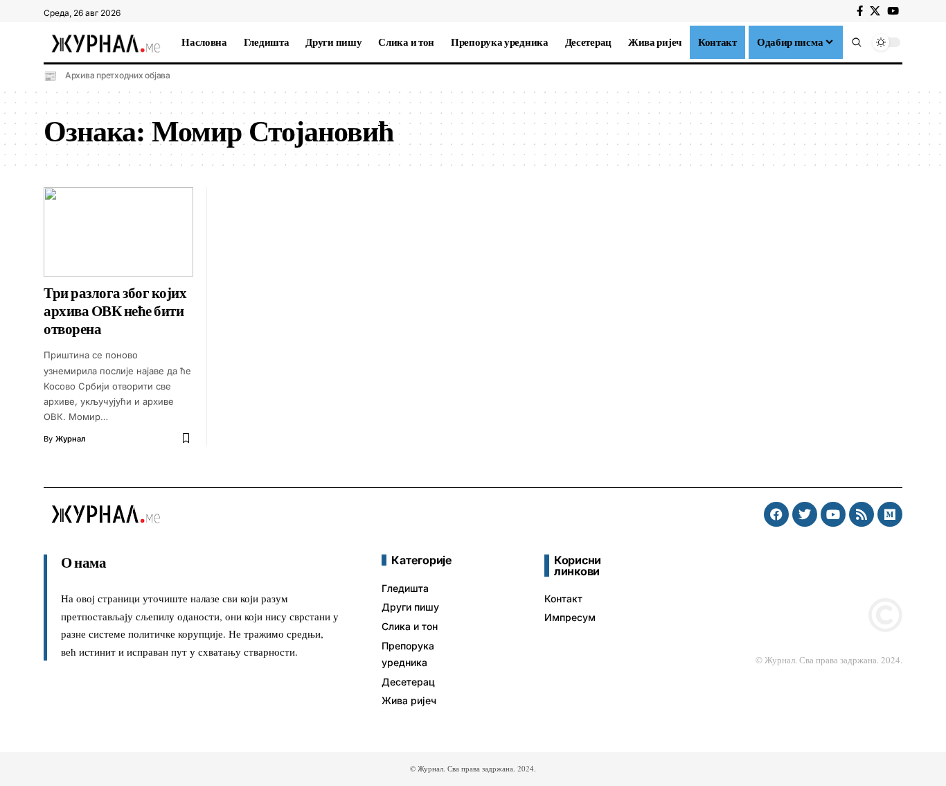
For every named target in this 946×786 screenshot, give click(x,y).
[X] (875, 11)
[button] (856, 42)
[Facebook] (859, 11)
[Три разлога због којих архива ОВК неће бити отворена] (118, 232)
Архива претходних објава (117, 75)
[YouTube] (893, 11)
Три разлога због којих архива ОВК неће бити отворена (115, 311)
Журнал (70, 439)
